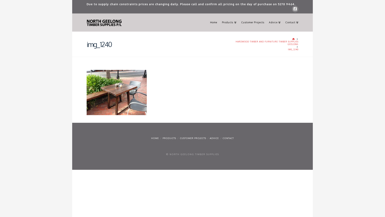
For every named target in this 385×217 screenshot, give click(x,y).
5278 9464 (286, 4)
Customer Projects (193, 138)
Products (169, 138)
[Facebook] (295, 9)
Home (155, 138)
